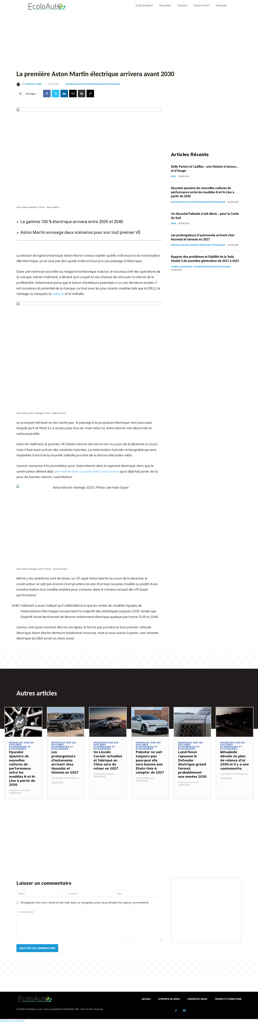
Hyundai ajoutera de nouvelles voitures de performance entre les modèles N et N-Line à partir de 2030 (202, 192)
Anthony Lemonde (19, 790)
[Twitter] (55, 93)
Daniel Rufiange (145, 778)
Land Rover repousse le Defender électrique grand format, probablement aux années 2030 (192, 764)
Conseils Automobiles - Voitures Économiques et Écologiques (200, 267)
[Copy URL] (90, 93)
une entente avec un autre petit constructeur (86, 471)
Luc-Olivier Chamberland (65, 778)
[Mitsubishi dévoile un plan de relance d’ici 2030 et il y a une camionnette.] (234, 722)
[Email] (73, 93)
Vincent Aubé (33, 84)
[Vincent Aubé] (19, 84)
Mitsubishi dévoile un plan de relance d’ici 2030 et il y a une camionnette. (234, 760)
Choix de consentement (12, 1021)
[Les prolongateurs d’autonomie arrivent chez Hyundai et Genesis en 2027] (65, 722)
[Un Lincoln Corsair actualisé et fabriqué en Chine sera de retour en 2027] (107, 722)
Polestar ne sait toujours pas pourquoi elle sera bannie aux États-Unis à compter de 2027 (150, 762)
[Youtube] (184, 1011)
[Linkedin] (64, 93)
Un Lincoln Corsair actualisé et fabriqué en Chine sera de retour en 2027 (107, 760)
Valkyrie (58, 294)
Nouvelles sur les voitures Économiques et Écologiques (93, 84)
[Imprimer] (81, 93)
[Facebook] (47, 93)
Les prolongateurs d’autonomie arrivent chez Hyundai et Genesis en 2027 (64, 762)
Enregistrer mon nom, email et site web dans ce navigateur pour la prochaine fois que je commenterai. (85, 902)
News (173, 177)
